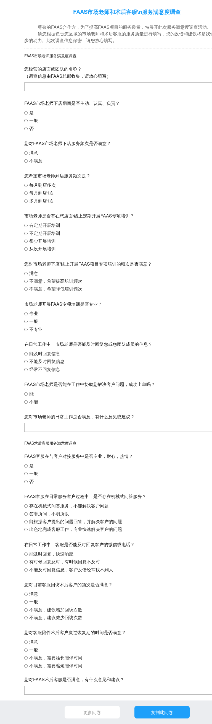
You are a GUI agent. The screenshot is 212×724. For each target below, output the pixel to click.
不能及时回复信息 (47, 361)
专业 (33, 313)
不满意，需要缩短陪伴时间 (55, 665)
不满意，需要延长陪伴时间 (55, 657)
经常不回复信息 (44, 369)
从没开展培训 (42, 248)
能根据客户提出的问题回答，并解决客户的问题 (75, 521)
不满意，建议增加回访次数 (55, 609)
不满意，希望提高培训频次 (55, 281)
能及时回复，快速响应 (51, 554)
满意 (33, 152)
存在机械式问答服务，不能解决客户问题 (69, 505)
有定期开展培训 (44, 225)
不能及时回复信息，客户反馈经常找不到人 (71, 569)
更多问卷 (92, 712)
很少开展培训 (42, 241)
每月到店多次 (42, 185)
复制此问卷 (162, 712)
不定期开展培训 (44, 233)
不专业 (36, 329)
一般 (33, 120)
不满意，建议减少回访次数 (55, 617)
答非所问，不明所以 (49, 513)
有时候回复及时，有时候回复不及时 (64, 561)
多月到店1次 (41, 201)
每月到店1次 (41, 193)
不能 (33, 401)
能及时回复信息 (44, 353)
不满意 (36, 160)
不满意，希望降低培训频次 (55, 289)
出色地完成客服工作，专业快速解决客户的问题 (75, 529)
